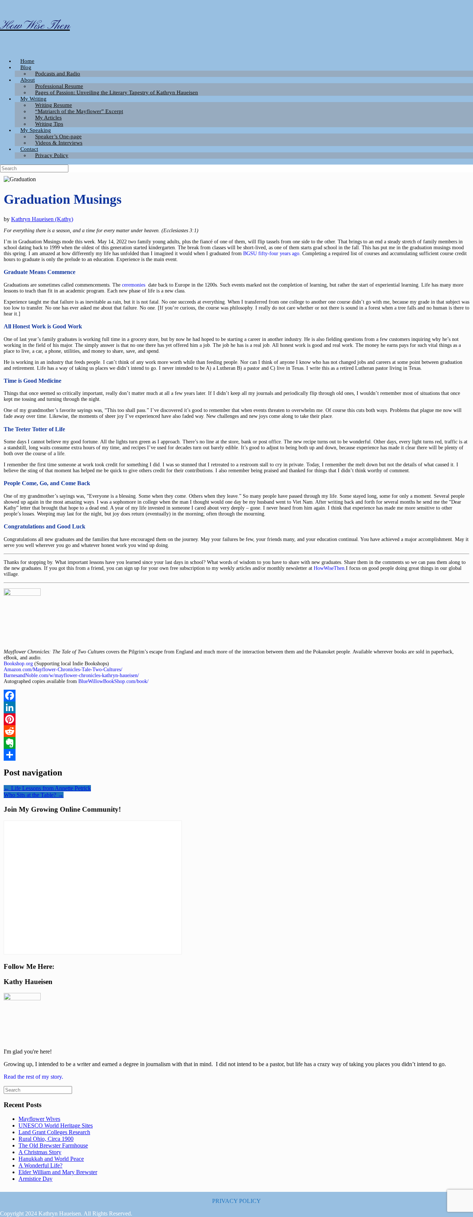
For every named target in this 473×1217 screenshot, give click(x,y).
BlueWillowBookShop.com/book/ (113, 681)
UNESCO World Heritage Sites (55, 1125)
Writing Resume (53, 105)
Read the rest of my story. (33, 1077)
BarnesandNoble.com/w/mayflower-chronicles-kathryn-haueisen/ (71, 675)
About (27, 80)
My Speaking (35, 130)
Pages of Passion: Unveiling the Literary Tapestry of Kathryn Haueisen (116, 92)
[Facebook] (236, 696)
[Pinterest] (236, 719)
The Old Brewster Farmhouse (53, 1145)
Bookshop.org (18, 663)
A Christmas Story (39, 1152)
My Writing (33, 99)
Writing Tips (49, 124)
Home (27, 61)
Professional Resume (59, 86)
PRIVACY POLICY (236, 1201)
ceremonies (134, 285)
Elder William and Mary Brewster (57, 1172)
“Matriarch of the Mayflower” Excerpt (79, 111)
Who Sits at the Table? (34, 795)
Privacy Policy (51, 155)
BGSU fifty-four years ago (271, 253)
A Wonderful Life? (40, 1165)
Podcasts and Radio (57, 74)
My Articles (48, 118)
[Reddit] (236, 731)
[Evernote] (236, 743)
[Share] (236, 755)
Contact (29, 149)
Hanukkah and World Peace (51, 1159)
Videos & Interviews (58, 143)
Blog (25, 67)
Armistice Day (35, 1179)
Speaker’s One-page (58, 136)
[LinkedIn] (236, 707)
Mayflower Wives (39, 1119)
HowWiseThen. (330, 568)
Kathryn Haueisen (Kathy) (42, 219)
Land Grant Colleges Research (54, 1132)
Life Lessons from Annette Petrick (47, 788)
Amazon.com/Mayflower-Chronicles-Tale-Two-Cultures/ (63, 669)
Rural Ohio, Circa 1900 (46, 1139)
